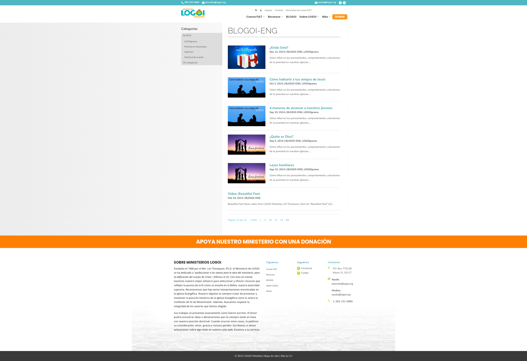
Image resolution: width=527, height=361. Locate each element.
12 (281, 220)
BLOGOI (291, 17)
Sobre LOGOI (307, 17)
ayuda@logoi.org (327, 2)
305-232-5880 (191, 2)
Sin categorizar (190, 62)
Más (325, 17)
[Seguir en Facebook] (340, 2)
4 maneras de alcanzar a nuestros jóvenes (301, 108)
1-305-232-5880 (343, 301)
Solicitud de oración (194, 57)
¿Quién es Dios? (281, 136)
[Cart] (256, 10)
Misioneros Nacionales (195, 46)
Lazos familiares (282, 165)
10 (270, 220)
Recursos (274, 17)
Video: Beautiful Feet (244, 194)
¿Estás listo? (279, 47)
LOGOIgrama (190, 41)
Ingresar (268, 10)
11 (275, 220)
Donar (340, 17)
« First (253, 220)
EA (290, 356)
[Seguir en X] (344, 2)
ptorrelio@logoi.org (215, 2)
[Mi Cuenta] (260, 10)
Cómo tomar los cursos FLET (299, 10)
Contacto (279, 10)
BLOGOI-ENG (294, 51)
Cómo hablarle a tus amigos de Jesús (298, 79)
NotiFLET (189, 52)
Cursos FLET (254, 17)
